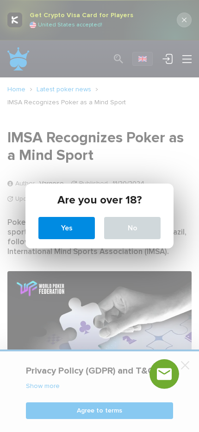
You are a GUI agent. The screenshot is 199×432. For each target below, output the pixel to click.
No (132, 228)
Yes (67, 228)
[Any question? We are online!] (164, 374)
